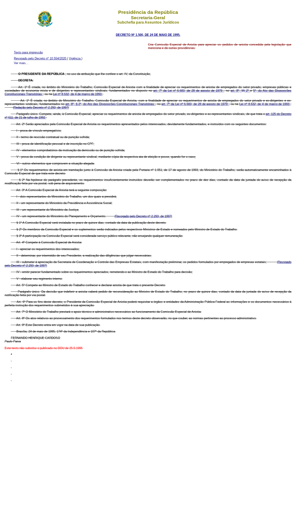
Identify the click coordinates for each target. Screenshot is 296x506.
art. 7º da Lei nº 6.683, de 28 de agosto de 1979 (188, 90)
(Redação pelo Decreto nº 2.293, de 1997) (41, 107)
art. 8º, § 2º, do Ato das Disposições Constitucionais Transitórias (110, 104)
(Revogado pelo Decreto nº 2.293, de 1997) (143, 216)
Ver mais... (21, 63)
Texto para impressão (28, 52)
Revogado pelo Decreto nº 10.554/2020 (40, 58)
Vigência (75, 58)
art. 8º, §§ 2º (240, 90)
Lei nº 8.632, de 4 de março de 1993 (77, 94)
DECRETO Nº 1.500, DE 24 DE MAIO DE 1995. (148, 35)
